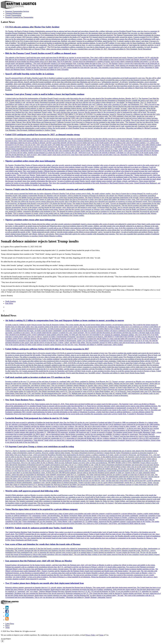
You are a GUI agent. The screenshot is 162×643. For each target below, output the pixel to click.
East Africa (9, 303)
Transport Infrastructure (13, 13)
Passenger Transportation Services (17, 11)
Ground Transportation (13, 15)
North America (10, 301)
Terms (7, 627)
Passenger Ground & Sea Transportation (19, 17)
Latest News (9, 623)
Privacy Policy (91, 635)
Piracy (7, 625)
